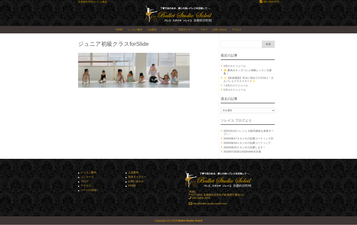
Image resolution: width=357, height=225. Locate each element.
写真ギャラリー (186, 29)
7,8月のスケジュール (235, 85)
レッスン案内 (135, 29)
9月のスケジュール (234, 65)
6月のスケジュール (234, 89)
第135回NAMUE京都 (249, 151)
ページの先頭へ (90, 189)
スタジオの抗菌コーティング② (255, 138)
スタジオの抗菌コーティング (254, 142)
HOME (119, 29)
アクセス (236, 29)
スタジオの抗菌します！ (251, 147)
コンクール (168, 29)
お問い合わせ (219, 29)
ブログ (204, 29)
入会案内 (152, 29)
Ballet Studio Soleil (190, 220)
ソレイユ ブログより (236, 120)
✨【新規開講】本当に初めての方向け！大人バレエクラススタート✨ (248, 79)
